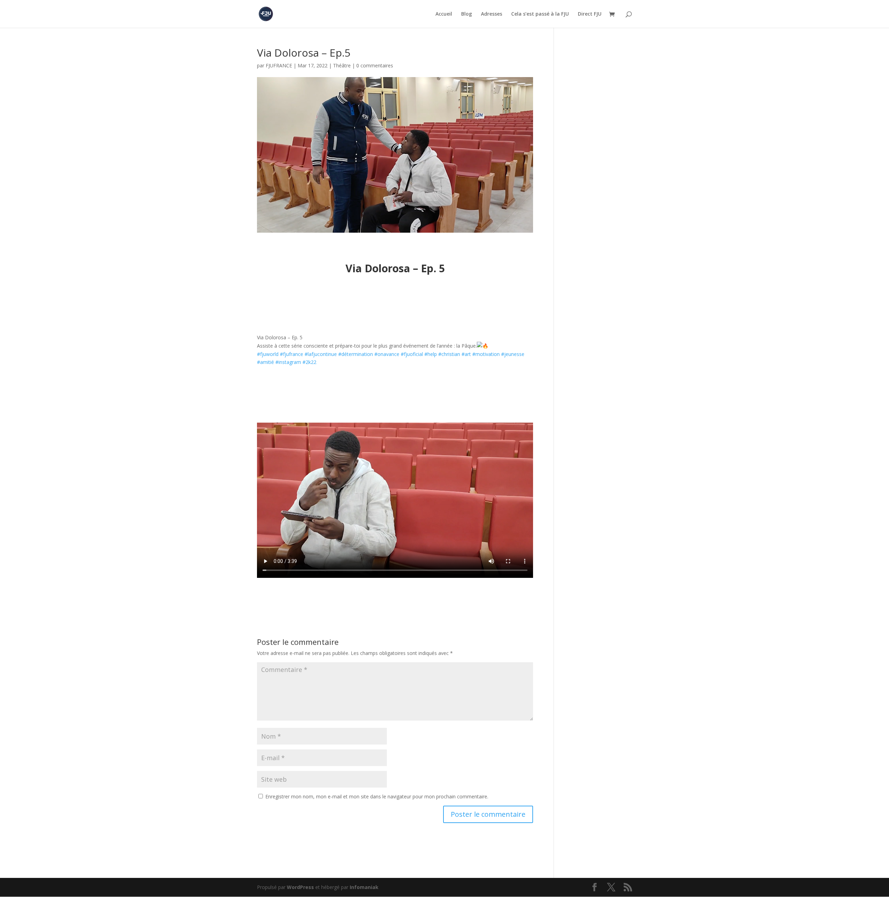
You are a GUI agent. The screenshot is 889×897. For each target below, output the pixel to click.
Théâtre (342, 65)
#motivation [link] (486, 354)
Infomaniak (364, 887)
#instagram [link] (288, 362)
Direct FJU (589, 14)
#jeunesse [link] (512, 354)
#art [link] (466, 354)
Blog (466, 14)
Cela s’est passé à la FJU (540, 14)
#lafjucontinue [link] (321, 354)
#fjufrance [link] (291, 354)
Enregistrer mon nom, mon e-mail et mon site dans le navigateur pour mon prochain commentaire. (376, 796)
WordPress (300, 887)
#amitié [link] (265, 362)
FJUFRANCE (279, 65)
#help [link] (430, 354)
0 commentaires (374, 65)
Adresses (491, 14)
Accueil (443, 14)
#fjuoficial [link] (412, 354)
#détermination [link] (355, 354)
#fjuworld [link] (268, 354)
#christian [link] (449, 354)
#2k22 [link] (309, 362)
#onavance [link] (386, 354)
